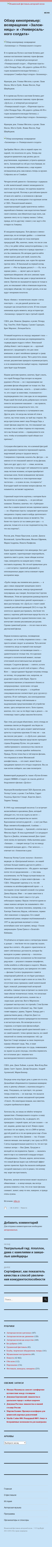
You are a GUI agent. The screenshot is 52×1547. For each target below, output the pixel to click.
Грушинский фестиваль (17, 1347)
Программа (9, 1513)
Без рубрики (12, 1343)
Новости (24, 1208)
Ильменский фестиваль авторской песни (18, 1528)
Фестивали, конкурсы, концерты (21, 1368)
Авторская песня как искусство (20, 1340)
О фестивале (10, 1494)
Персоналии (12, 1365)
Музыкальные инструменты (19, 1354)
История (8, 1501)
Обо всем (11, 1361)
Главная (8, 1488)
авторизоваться (10, 1229)
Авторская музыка (12, 1507)
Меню (47, 12)
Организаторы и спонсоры (16, 1520)
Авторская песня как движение (20, 1336)
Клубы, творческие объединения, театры (24, 1350)
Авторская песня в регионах (19, 1332)
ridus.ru (17, 1201)
